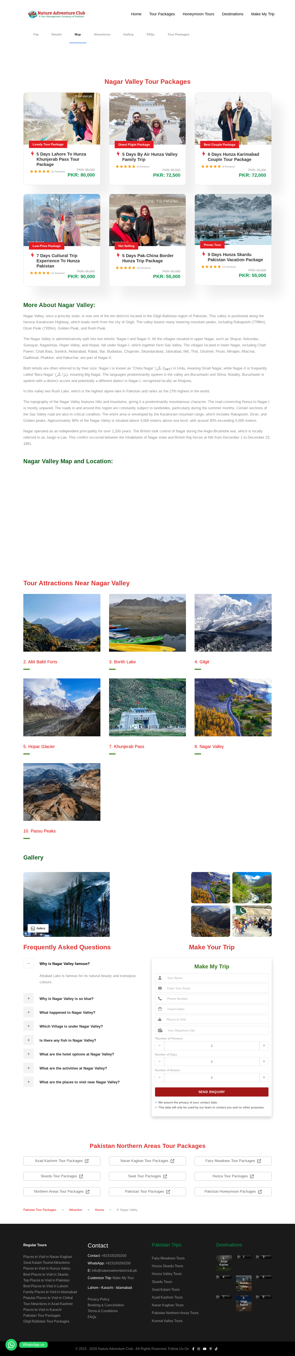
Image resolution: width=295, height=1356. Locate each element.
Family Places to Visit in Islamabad (50, 1292)
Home (136, 14)
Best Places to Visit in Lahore (45, 1286)
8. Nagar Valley (209, 746)
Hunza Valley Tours (167, 1274)
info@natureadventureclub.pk (114, 1270)
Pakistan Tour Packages (41, 1315)
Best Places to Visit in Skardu (45, 1274)
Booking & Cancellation (106, 1305)
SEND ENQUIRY (211, 1092)
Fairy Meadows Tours (168, 1258)
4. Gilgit (202, 661)
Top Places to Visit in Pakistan (46, 1280)
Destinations (232, 14)
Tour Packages (162, 14)
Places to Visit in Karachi (42, 1309)
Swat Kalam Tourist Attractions (46, 1262)
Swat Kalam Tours (166, 1289)
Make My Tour (123, 1278)
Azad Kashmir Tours (167, 1297)
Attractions (102, 34)
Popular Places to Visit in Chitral (48, 1298)
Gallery (128, 34)
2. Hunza (244, 1258)
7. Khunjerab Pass (126, 746)
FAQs (151, 34)
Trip (36, 34)
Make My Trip (262, 14)
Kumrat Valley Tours (167, 1321)
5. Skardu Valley (243, 1283)
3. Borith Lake (122, 661)
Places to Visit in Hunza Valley (46, 1268)
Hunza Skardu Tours (167, 1266)
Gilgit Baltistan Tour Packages (46, 1321)
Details (57, 34)
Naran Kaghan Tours (168, 1305)
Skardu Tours (162, 1282)
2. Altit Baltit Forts (40, 661)
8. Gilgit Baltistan (244, 1303)
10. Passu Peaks (39, 831)
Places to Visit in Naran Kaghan (47, 1257)
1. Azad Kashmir (223, 1263)
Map (78, 34)
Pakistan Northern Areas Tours (175, 1313)
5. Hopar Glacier (39, 746)
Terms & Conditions (103, 1311)
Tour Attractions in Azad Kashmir (48, 1304)
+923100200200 (114, 1255)
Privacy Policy (98, 1299)
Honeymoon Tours (198, 14)
